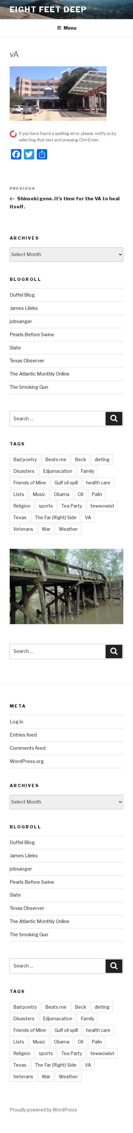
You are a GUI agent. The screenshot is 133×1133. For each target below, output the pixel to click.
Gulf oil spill (66, 482)
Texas (19, 517)
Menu (70, 28)
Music (39, 494)
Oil (80, 494)
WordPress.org (27, 761)
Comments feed (28, 748)
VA (88, 517)
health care (98, 482)
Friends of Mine (29, 482)
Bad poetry (25, 459)
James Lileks (24, 308)
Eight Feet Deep (48, 9)
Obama (61, 494)
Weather (68, 529)
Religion (21, 506)
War (46, 529)
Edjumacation (57, 471)
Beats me (55, 459)
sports (46, 506)
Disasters (24, 471)
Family (87, 471)
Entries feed (23, 735)
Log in (16, 722)
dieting (102, 459)
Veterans (23, 529)
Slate (15, 348)
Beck (80, 459)
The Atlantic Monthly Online (39, 374)
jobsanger (21, 321)
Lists (18, 494)
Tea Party (71, 506)
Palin (97, 494)
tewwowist (102, 506)
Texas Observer (27, 361)
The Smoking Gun (29, 387)
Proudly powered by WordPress (43, 1109)
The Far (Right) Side (56, 517)
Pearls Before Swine (32, 335)
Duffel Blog (22, 295)
